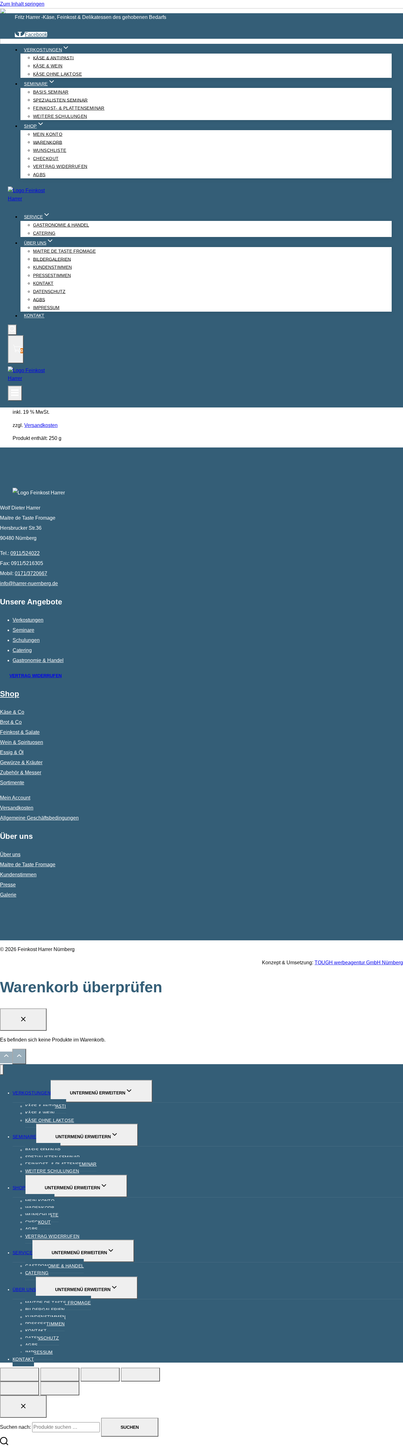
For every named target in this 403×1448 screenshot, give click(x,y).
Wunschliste (49, 150)
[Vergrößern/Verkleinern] (19, 1375)
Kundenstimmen (18, 874)
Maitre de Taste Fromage (27, 864)
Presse (8, 884)
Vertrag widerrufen (60, 166)
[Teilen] (100, 1375)
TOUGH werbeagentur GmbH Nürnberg (359, 962)
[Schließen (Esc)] (140, 1375)
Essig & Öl (12, 752)
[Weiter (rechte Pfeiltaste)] (59, 1388)
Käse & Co (12, 712)
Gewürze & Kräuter (21, 762)
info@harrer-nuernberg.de (29, 583)
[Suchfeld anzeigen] (12, 330)
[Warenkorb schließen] (23, 1019)
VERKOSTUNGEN (32, 1092)
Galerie (8, 894)
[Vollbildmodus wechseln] (59, 1375)
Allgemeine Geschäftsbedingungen (39, 818)
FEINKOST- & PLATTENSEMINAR (69, 108)
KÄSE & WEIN (48, 65)
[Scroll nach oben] (6, 1057)
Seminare (23, 630)
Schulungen (26, 640)
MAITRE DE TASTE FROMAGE (64, 251)
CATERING (44, 233)
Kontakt (34, 315)
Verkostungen (28, 620)
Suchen (130, 1427)
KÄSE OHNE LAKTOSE (57, 74)
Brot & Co (11, 722)
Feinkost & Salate (20, 732)
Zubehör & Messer (20, 772)
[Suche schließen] (23, 1406)
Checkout (38, 1222)
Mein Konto (47, 134)
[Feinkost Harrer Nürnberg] (28, 198)
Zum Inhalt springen (22, 4)
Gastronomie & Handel (38, 660)
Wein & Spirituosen (21, 742)
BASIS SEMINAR (50, 92)
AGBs (39, 174)
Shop (9, 693)
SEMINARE (24, 1136)
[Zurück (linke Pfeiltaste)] (19, 1388)
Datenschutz (49, 291)
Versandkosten (41, 425)
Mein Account (15, 797)
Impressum (46, 307)
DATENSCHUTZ (42, 1338)
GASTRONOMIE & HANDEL (61, 225)
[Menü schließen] (1, 1069)
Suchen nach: (15, 1427)
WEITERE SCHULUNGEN (60, 116)
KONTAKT (23, 1359)
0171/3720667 (31, 573)
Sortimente (12, 782)
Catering (22, 650)
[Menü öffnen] (15, 393)
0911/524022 (25, 553)
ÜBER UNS (24, 1289)
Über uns (10, 854)
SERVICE (22, 1252)
